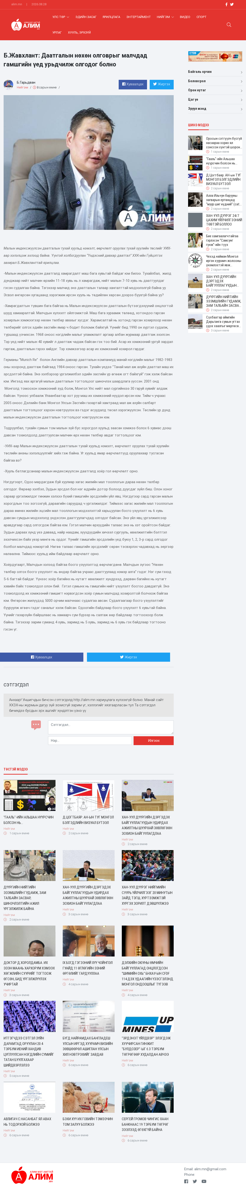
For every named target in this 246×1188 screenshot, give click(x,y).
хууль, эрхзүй (79, 32)
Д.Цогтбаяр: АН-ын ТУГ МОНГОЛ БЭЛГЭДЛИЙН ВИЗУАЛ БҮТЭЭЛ (88, 820)
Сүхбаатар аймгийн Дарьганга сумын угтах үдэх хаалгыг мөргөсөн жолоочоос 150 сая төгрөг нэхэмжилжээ (223, 321)
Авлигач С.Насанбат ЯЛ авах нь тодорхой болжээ (27, 1122)
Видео (185, 17)
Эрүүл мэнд (197, 108)
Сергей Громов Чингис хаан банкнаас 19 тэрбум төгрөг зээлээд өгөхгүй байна (145, 1124)
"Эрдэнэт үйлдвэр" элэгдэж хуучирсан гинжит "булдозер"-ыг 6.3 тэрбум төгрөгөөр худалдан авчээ (146, 1046)
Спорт (202, 17)
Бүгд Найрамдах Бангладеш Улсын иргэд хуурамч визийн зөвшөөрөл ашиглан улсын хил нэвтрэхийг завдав (88, 1046)
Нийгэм (164, 17)
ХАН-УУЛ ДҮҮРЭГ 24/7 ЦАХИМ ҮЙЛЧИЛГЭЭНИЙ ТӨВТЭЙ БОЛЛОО (224, 220)
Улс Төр (59, 17)
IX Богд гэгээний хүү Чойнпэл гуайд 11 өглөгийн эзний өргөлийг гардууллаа (88, 968)
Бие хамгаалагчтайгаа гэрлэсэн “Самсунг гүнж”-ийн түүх (222, 240)
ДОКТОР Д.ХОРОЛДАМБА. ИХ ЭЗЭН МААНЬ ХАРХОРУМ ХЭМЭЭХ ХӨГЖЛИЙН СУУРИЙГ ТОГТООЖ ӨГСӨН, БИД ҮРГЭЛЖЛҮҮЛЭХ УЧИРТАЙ (29, 973)
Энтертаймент (138, 17)
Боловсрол (197, 81)
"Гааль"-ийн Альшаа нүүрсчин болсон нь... (29, 820)
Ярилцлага (111, 17)
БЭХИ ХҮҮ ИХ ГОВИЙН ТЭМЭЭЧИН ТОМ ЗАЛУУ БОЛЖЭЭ (88, 1122)
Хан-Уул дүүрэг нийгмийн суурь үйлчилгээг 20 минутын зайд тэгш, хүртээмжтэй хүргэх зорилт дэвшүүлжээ (147, 895)
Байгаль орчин (200, 72)
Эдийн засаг (86, 17)
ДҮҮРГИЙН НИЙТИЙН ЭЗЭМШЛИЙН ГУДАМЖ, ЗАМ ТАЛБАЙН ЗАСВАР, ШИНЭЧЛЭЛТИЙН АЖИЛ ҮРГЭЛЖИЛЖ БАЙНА (25, 898)
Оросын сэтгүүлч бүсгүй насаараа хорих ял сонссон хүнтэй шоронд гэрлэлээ (224, 142)
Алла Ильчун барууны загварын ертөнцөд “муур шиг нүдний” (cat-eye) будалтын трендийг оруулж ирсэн (224, 199)
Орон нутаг (197, 90)
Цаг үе (193, 99)
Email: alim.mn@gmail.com (205, 1169)
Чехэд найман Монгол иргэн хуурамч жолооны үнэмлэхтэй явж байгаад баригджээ (223, 260)
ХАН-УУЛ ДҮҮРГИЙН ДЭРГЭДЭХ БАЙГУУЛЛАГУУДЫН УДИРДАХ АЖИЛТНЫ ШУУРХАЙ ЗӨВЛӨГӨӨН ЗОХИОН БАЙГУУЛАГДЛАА (147, 825)
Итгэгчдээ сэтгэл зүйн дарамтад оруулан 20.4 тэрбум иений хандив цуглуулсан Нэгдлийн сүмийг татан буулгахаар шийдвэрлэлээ (29, 1051)
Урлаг (57, 32)
